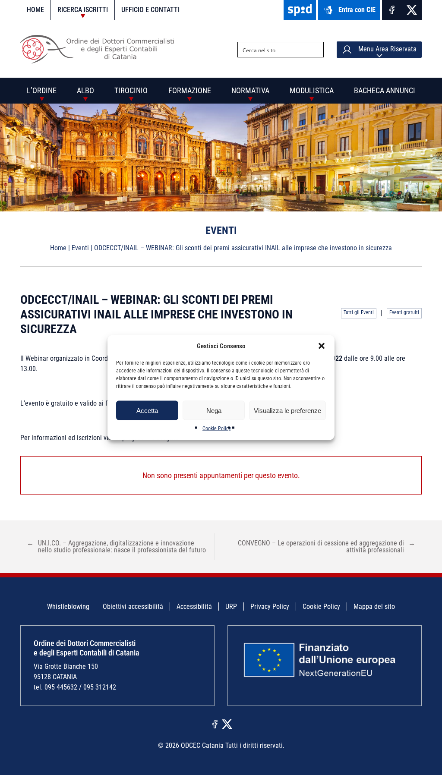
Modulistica (312, 90)
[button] (321, 346)
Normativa (250, 90)
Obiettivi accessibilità (133, 606)
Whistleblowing (68, 606)
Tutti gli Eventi (359, 312)
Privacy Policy (269, 606)
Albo (85, 90)
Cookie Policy (216, 428)
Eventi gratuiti (404, 312)
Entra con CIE (357, 10)
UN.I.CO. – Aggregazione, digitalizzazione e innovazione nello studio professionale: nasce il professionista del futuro (116, 546)
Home (35, 10)
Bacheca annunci (384, 90)
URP (231, 606)
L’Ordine (42, 90)
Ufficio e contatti (150, 10)
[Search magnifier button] (316, 49)
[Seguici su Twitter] (412, 10)
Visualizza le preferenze (287, 410)
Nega (213, 410)
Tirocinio (131, 90)
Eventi (80, 248)
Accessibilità (194, 606)
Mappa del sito (374, 606)
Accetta (147, 410)
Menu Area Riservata (387, 49)
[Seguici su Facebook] (392, 10)
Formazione (189, 90)
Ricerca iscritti (82, 10)
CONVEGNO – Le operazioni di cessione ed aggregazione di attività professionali (326, 546)
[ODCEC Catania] (100, 61)
